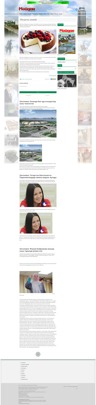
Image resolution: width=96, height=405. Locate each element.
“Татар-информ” (28, 265)
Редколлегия (35, 13)
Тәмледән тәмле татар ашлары (26, 79)
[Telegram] (55, 79)
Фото (48, 13)
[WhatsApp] (54, 79)
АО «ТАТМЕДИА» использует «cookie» (24, 400)
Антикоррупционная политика (23, 399)
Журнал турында (27, 13)
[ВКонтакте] (51, 79)
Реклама (56, 13)
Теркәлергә (47, 95)
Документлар (25, 379)
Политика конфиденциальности (24, 403)
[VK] (77, 9)
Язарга (38, 92)
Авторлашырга (28, 95)
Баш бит (21, 13)
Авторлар (41, 13)
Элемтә (60, 13)
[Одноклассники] (52, 79)
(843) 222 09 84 (75, 386)
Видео (52, 13)
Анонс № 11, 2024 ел (62, 54)
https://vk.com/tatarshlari (52, 75)
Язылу (45, 13)
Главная (23, 362)
